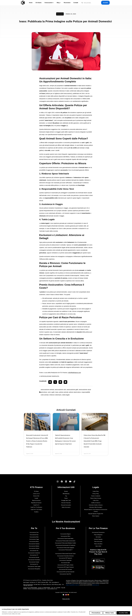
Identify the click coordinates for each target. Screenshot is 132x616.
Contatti (75, 2)
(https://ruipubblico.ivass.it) (72, 584)
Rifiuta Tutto (109, 613)
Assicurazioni (48, 2)
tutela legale (66, 395)
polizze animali (63, 392)
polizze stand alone (75, 392)
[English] (66, 594)
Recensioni (67, 2)
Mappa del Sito (66, 598)
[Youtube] (70, 481)
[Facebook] (62, 481)
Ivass (56, 392)
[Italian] (63, 594)
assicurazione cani (60, 389)
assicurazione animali (47, 389)
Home (30, 2)
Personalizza (96, 613)
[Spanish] (68, 594)
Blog (58, 2)
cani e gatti (51, 392)
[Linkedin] (66, 481)
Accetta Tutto (123, 613)
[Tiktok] (74, 481)
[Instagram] (58, 481)
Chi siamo (38, 2)
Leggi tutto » (29, 449)
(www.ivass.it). (95, 584)
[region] (66, 611)
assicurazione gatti (72, 389)
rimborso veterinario (55, 395)
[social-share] (50, 382)
